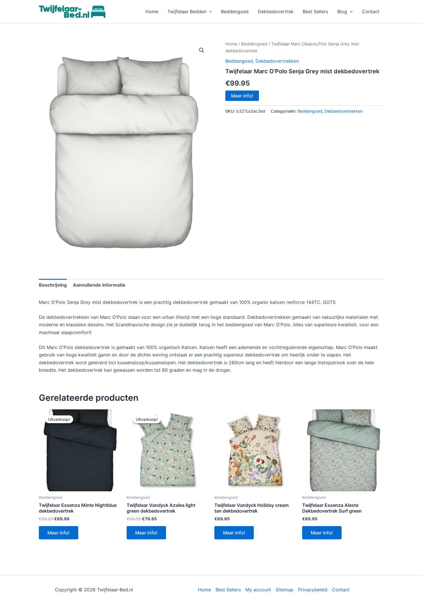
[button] (209, 11)
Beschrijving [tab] (53, 285)
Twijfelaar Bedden (186, 11)
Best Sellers (315, 11)
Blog (342, 11)
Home (151, 11)
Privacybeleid (312, 590)
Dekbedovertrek (276, 11)
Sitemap (285, 590)
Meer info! (242, 96)
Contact (371, 11)
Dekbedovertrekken (277, 61)
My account (258, 590)
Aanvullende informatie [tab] (99, 285)
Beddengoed (235, 11)
